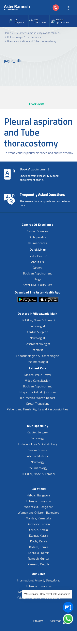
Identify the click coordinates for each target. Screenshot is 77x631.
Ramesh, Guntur (38, 558)
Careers (37, 267)
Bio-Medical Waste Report (37, 397)
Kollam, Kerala (38, 547)
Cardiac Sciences (37, 231)
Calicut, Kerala (38, 529)
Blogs (37, 279)
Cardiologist (37, 326)
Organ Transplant (37, 403)
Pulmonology (15, 37)
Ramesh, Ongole (39, 564)
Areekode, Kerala (38, 524)
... (15, 33)
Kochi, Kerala (38, 541)
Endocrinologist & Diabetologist (37, 355)
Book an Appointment (37, 273)
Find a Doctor (37, 256)
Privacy (38, 620)
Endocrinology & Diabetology (37, 444)
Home (7, 33)
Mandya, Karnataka (38, 518)
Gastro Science (38, 450)
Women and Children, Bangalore (38, 512)
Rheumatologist (37, 361)
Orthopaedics (37, 237)
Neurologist (37, 338)
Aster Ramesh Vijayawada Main (38, 33)
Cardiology (37, 438)
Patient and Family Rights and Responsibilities (37, 409)
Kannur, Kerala (38, 535)
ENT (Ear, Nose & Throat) (38, 320)
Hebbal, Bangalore (38, 495)
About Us (37, 261)
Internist (37, 349)
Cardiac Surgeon (37, 332)
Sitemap (55, 620)
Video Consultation (37, 380)
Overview (36, 104)
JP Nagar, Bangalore (38, 501)
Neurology (37, 462)
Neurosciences (37, 243)
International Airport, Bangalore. (38, 580)
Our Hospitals (19, 21)
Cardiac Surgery (37, 432)
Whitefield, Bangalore (38, 506)
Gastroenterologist (38, 343)
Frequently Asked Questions (37, 392)
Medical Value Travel (37, 374)
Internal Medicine (37, 456)
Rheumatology (37, 468)
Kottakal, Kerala (38, 552)
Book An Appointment (63, 21)
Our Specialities (40, 21)
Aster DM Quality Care (38, 284)
